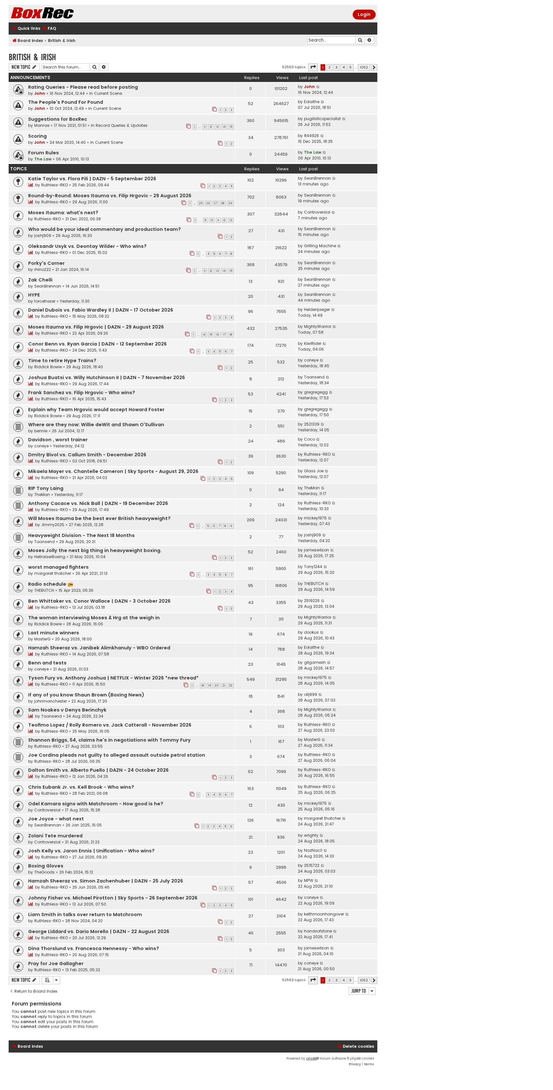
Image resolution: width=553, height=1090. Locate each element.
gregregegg (316, 392)
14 (224, 127)
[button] (313, 67)
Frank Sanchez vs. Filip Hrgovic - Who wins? (81, 392)
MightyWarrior (317, 326)
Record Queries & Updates (122, 125)
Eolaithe (311, 101)
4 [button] (343, 67)
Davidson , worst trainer (58, 439)
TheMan (42, 494)
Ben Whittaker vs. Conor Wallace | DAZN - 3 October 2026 (99, 601)
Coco (309, 439)
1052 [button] (364, 67)
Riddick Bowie (48, 367)
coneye (311, 360)
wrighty (311, 835)
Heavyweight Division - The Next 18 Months (81, 535)
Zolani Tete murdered (55, 836)
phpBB (311, 1058)
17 (224, 335)
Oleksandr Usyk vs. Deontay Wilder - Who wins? (87, 246)
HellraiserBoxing (49, 556)
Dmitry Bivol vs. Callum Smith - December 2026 (87, 454)
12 (211, 127)
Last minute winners (53, 633)
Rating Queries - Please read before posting (83, 87)
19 (209, 685)
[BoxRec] (58, 13)
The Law (43, 159)
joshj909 (42, 235)
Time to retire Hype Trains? (62, 360)
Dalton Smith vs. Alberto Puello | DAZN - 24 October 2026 (98, 770)
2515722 (311, 865)
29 (230, 203)
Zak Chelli (40, 280)
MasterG (42, 639)
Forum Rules (43, 153)
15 (230, 127)
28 (223, 203)
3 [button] (336, 67)
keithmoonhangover (324, 914)
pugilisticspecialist (322, 118)
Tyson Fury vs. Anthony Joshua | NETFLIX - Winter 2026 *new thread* (113, 678)
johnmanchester (50, 701)
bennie (40, 431)
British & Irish (32, 57)
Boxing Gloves (45, 866)
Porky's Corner (46, 263)
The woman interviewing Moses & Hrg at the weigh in (94, 617)
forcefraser (44, 301)
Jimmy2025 (52, 524)
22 (230, 685)
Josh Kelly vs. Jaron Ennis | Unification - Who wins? (91, 851)
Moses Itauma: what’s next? (63, 212)
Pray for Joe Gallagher (56, 963)
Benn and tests (47, 663)
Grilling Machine (320, 245)
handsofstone (318, 931)
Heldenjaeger (317, 309)
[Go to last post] (318, 87)
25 (201, 203)
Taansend (314, 377)
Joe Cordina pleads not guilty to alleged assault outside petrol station (116, 755)
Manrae (41, 125)
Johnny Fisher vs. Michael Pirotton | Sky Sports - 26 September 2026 (112, 898)
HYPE (34, 295)
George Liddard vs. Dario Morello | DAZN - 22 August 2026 (98, 931)
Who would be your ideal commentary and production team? (104, 229)
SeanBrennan (317, 178)
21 (224, 685)
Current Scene (108, 93)
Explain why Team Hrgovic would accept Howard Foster (96, 409)
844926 (311, 135)
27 (215, 203)
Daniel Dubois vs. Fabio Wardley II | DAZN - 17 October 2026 (100, 310)
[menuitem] (49, 28)
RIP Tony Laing (45, 488)
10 (211, 220)
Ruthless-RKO (54, 185)
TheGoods (44, 872)
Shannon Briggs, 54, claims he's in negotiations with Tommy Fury (109, 740)
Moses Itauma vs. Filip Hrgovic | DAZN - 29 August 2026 (96, 327)
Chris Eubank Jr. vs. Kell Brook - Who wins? (81, 787)
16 (217, 335)
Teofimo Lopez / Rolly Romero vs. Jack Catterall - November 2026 (109, 725)
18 (230, 335)
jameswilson (316, 550)
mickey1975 (315, 518)
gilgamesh (315, 662)
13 (217, 127)
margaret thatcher (52, 573)
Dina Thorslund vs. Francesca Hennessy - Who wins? (93, 948)
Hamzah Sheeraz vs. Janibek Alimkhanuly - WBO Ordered (99, 648)
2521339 (311, 424)
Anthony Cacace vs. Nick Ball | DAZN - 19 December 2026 (98, 503)
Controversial (317, 212)
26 (208, 203)
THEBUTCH (44, 590)
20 (217, 685)
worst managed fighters (58, 567)
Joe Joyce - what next (56, 819)
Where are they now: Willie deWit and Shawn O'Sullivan (96, 424)
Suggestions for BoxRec (57, 119)
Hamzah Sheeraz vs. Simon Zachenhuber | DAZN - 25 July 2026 (105, 881)
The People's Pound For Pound (65, 102)
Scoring (37, 136)
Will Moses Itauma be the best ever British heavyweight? (99, 518)
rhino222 (42, 269)
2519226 (312, 600)
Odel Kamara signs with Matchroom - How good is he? (95, 804)
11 (205, 127)
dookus (311, 632)
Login (364, 14)
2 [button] (329, 67)
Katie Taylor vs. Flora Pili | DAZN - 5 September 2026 (92, 178)
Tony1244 (313, 566)
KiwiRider (312, 343)
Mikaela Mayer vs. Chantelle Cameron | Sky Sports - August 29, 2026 (113, 471)
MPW (308, 880)
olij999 (310, 694)
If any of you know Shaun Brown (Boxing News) (86, 695)
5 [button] (350, 67)
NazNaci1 (313, 850)
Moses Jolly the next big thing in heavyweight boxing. (95, 550)
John (39, 93)
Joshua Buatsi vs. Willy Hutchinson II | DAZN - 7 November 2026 (106, 377)
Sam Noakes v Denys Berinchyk (67, 710)
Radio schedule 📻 (50, 584)
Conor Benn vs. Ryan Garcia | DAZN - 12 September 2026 (97, 344)
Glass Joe (314, 471)
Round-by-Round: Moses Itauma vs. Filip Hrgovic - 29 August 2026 (109, 195)
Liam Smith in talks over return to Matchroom (85, 914)
